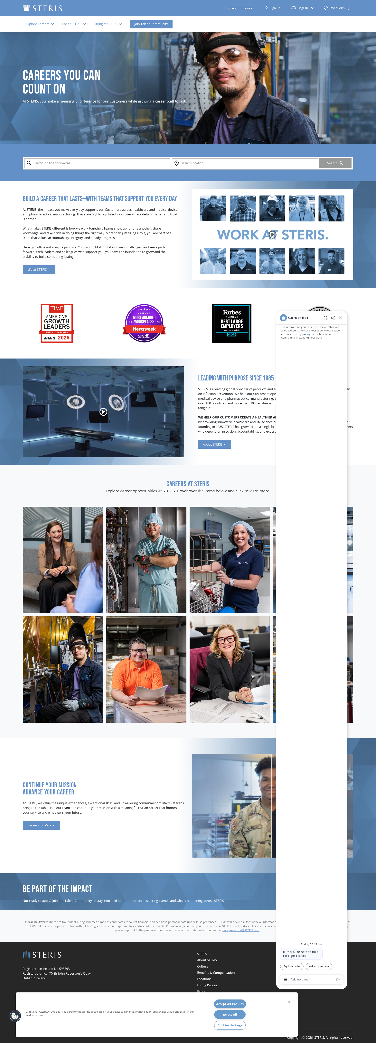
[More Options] (285, 979)
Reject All (230, 1014)
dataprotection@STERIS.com (240, 930)
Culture (202, 966)
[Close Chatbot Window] (340, 317)
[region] (311, 648)
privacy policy (301, 334)
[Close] (289, 1002)
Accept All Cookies (230, 1004)
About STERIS (207, 960)
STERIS (202, 954)
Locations (204, 979)
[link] (39, 269)
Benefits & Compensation (216, 972)
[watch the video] (272, 234)
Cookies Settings (230, 1025)
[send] (337, 979)
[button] (272, 8)
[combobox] (97, 163)
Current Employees (239, 8)
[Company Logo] (42, 8)
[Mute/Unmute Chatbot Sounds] (333, 317)
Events (202, 991)
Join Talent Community (151, 24)
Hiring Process (208, 985)
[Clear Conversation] (325, 317)
